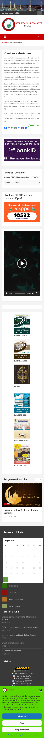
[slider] (20, 293)
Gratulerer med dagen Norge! (13, 643)
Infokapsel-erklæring (14, 735)
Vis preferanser (22, 730)
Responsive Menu (39, 13)
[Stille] (33, 293)
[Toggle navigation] (5, 37)
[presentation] (37, 479)
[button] (40, 690)
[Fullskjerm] (37, 293)
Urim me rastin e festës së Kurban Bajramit (19, 635)
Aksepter (22, 716)
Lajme (7, 504)
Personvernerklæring (29, 735)
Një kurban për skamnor (11, 651)
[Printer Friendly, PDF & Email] (33, 125)
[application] (22, 263)
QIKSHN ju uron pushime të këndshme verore (20, 627)
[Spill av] (7, 293)
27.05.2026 (8, 516)
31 (6, 580)
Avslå (22, 723)
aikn (15, 516)
